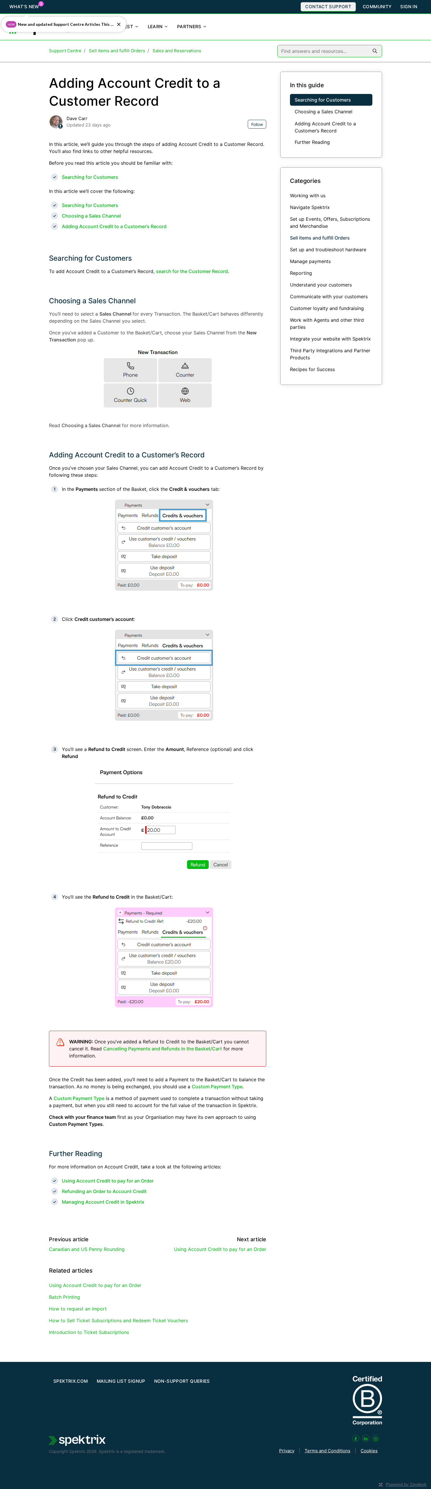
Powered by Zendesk (406, 1484)
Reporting (301, 273)
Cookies (369, 1450)
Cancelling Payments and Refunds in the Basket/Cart (162, 1049)
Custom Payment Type (217, 1086)
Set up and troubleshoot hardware (328, 249)
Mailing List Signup (121, 1381)
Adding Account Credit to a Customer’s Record (114, 226)
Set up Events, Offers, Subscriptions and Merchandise (330, 222)
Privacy (286, 1450)
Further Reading (75, 1153)
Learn (156, 26)
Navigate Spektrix (310, 207)
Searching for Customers (90, 177)
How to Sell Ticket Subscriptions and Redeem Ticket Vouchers (118, 1320)
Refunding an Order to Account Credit (104, 1191)
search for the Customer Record (192, 271)
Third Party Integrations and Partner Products (330, 354)
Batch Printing (64, 1297)
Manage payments (310, 261)
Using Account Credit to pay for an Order (108, 1181)
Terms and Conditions (327, 1450)
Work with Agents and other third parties (327, 323)
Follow (257, 124)
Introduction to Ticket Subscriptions (89, 1332)
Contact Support (328, 6)
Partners (190, 26)
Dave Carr (77, 118)
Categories (305, 180)
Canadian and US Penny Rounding (87, 1249)
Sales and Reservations (176, 50)
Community (377, 6)
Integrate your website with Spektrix (330, 339)
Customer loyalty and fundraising (327, 308)
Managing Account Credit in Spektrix (103, 1202)
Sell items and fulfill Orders (117, 50)
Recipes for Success (312, 369)
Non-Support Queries (182, 1381)
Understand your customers (321, 285)
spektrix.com (70, 1381)
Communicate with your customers (329, 296)
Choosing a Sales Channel (91, 216)
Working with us (307, 195)
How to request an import (78, 1309)
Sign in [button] (408, 6)
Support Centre (65, 50)
